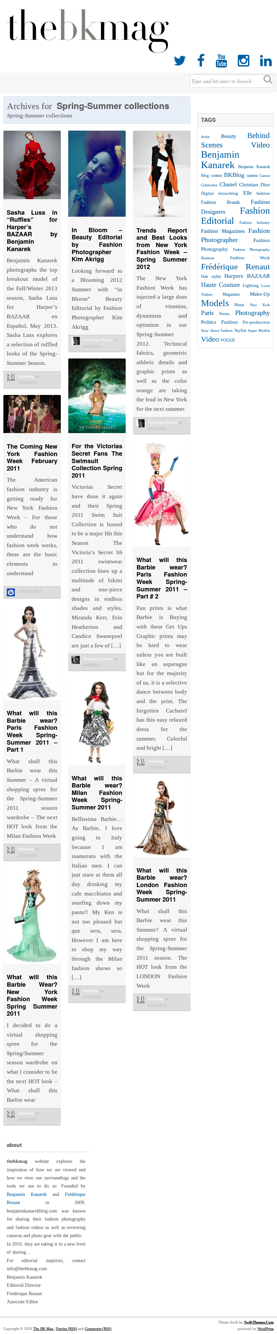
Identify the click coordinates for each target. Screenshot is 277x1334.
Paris (207, 312)
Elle (247, 193)
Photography (252, 312)
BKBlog (234, 174)
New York (260, 305)
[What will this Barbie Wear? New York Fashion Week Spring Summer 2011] (32, 965)
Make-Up (260, 294)
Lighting (251, 285)
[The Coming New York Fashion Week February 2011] (32, 434)
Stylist (240, 330)
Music (239, 304)
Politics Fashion (219, 322)
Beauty (228, 136)
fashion (263, 193)
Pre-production (256, 322)
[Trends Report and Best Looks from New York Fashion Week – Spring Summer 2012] (162, 218)
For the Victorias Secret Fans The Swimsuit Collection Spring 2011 (97, 460)
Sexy (205, 330)
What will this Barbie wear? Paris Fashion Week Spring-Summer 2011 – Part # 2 (161, 578)
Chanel (228, 184)
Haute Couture (220, 284)
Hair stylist (211, 276)
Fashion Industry (255, 222)
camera (252, 175)
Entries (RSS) (66, 1329)
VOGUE (227, 340)
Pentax (224, 314)
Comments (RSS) (98, 1329)
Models (215, 303)
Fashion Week (250, 257)
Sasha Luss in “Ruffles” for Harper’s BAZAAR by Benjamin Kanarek (32, 230)
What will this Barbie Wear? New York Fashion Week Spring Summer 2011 (32, 995)
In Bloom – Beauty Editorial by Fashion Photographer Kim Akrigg (97, 244)
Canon (265, 176)
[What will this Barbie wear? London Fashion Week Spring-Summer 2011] (162, 858)
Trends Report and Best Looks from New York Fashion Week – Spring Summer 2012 (161, 248)
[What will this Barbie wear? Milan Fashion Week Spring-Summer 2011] (97, 766)
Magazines (231, 294)
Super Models (259, 330)
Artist (205, 137)
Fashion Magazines (223, 231)
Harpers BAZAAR (247, 276)
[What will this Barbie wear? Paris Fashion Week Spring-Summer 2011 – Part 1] (32, 701)
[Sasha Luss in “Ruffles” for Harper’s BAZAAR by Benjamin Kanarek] (32, 200)
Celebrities (209, 185)
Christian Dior (254, 184)
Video (210, 339)
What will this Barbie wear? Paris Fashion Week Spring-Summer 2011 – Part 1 (32, 731)
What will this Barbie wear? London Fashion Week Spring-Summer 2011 (161, 885)
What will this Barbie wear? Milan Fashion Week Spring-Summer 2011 (97, 792)
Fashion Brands (220, 202)
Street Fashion (221, 330)
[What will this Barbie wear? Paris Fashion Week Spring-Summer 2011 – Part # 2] (162, 548)
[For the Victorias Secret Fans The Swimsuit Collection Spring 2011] (97, 434)
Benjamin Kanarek (220, 159)
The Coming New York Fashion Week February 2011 (32, 457)
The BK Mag (43, 1329)
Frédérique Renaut (235, 266)
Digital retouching (219, 193)
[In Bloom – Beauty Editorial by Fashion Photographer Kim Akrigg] (97, 218)
